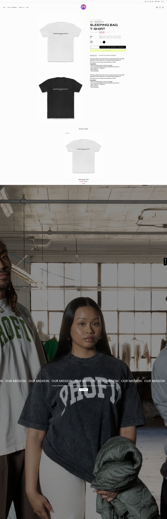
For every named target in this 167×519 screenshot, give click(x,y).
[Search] (159, 7)
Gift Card (157, 1)
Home (91, 21)
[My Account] (156, 7)
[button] (4, 7)
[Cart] (162, 7)
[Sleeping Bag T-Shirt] (83, 155)
